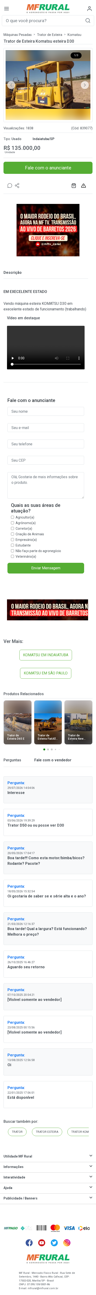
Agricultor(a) (25, 517)
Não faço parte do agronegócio (38, 551)
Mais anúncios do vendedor (74, 185)
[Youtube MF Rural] (41, 1242)
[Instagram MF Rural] (67, 1242)
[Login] (89, 8)
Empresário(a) (26, 540)
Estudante (23, 545)
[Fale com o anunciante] (10, 186)
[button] (88, 20)
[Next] (85, 85)
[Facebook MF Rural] (29, 1242)
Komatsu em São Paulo (46, 673)
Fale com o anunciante (48, 168)
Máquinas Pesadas (17, 35)
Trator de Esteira (49, 35)
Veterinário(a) (26, 556)
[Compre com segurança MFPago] (11, 1228)
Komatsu (74, 35)
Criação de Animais (30, 534)
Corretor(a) (24, 528)
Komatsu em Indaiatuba (45, 655)
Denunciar (84, 185)
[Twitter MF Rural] (54, 1242)
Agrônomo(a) (26, 523)
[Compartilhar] (17, 186)
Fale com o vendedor (52, 760)
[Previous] (11, 85)
